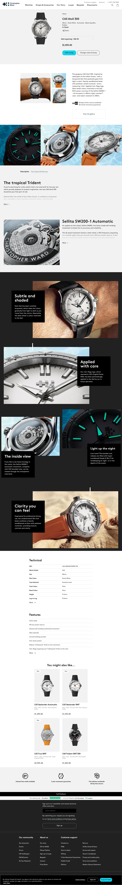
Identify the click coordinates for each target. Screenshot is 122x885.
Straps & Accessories (45, 5)
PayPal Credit (65, 861)
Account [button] (102, 2)
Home (64, 14)
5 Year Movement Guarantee (70, 857)
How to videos (65, 850)
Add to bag (69, 53)
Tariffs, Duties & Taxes (90, 847)
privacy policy (71, 819)
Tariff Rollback (61, 794)
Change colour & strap (88, 53)
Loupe (71, 5)
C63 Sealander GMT (70, 705)
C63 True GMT (40, 754)
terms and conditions (55, 819)
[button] (7, 204)
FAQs (62, 847)
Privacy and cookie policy (91, 857)
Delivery (63, 864)
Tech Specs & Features (39, 172)
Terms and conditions (90, 861)
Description (25, 172)
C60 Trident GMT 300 (71, 754)
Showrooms (92, 5)
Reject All (92, 879)
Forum (21, 850)
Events (21, 847)
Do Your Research (25, 861)
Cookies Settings (80, 879)
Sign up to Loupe (45, 854)
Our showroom (24, 843)
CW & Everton (23, 857)
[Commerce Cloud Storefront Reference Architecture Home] (11, 4)
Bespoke (80, 5)
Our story (43, 843)
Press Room (44, 864)
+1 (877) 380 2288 (113, 2)
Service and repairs (89, 850)
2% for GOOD (44, 847)
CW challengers (24, 854)
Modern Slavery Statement (92, 864)
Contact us (64, 843)
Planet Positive (45, 850)
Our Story (61, 5)
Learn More (6, 883)
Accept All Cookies (106, 879)
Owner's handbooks (89, 854)
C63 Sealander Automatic (45, 705)
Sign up (59, 825)
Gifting (63, 854)
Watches (29, 5)
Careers (42, 861)
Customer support (90, 2)
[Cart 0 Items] (117, 4)
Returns (85, 843)
